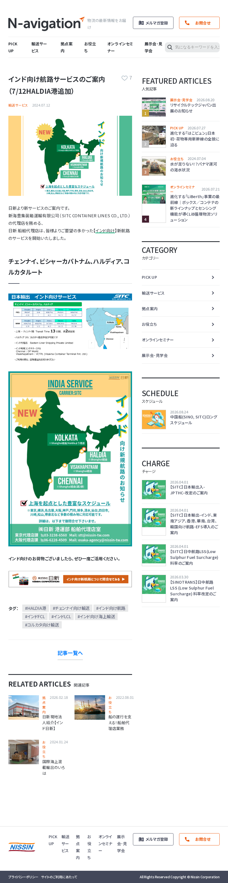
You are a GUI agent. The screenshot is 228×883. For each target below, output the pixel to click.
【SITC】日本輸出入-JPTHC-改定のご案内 (189, 489)
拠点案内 (44, 704)
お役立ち (110, 704)
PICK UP (177, 127)
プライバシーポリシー (23, 876)
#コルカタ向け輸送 (42, 625)
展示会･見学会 (181, 99)
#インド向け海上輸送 (96, 616)
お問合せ (202, 23)
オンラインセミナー (182, 189)
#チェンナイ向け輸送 (71, 608)
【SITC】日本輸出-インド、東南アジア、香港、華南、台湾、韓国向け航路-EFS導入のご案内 (194, 523)
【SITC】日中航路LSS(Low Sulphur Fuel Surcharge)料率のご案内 (194, 557)
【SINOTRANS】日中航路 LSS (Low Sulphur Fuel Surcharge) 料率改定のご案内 (193, 590)
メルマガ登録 (157, 23)
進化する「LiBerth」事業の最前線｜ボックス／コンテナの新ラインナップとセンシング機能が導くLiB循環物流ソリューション (195, 208)
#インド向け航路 (110, 608)
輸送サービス (18, 105)
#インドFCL (35, 616)
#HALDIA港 (35, 608)
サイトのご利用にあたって (59, 876)
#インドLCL (61, 616)
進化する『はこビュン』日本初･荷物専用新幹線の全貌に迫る (194, 138)
